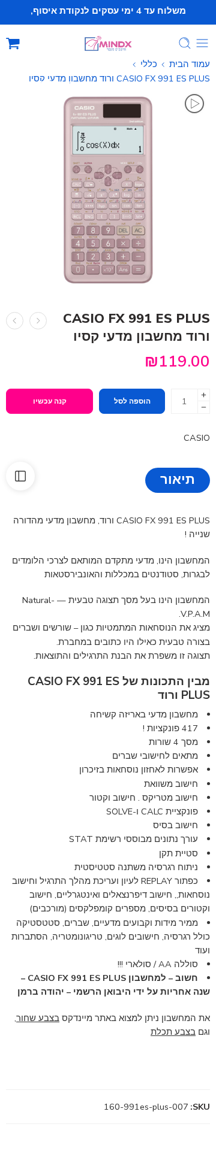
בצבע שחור (37, 1018)
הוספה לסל (132, 401)
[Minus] (203, 407)
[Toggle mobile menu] (202, 43)
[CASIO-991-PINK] (108, 190)
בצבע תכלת (173, 1032)
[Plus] (203, 395)
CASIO (197, 438)
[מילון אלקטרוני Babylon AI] (38, 320)
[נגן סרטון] (194, 103)
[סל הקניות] (13, 43)
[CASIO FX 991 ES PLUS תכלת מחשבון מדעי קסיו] (14, 320)
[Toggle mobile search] (184, 43)
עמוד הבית (189, 64)
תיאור (177, 480)
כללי (148, 64)
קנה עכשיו (50, 401)
